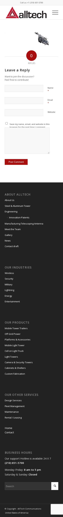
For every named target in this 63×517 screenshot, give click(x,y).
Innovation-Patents (19, 217)
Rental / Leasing (13, 417)
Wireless (9, 273)
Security (9, 278)
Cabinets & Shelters (15, 368)
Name (50, 89)
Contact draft (12, 246)
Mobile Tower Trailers (16, 328)
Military (8, 284)
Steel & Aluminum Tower (17, 205)
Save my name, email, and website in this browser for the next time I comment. (30, 125)
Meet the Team (13, 229)
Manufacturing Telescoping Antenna (24, 223)
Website (51, 112)
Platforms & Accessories (17, 339)
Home (8, 428)
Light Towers (11, 356)
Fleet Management (14, 406)
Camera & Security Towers (19, 362)
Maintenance (12, 411)
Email (50, 102)
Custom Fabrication (15, 373)
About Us (9, 200)
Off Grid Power (12, 333)
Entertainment (12, 301)
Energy (8, 295)
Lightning (9, 290)
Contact (9, 432)
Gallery (8, 235)
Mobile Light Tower (14, 345)
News (8, 240)
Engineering (11, 211)
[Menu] (53, 12)
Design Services (13, 400)
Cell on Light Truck (14, 350)
